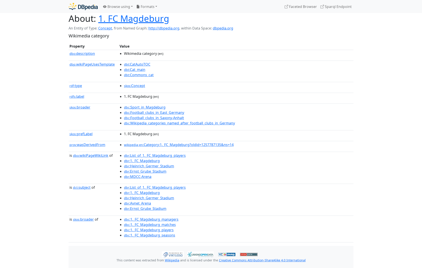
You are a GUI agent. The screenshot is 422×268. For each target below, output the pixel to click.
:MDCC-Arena (137, 176)
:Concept (134, 85)
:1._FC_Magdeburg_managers (151, 219)
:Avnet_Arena (137, 203)
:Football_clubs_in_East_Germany (154, 112)
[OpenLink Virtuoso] (173, 253)
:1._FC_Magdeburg (142, 160)
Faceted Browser (302, 6)
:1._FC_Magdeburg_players (149, 229)
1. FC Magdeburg (133, 18)
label (76, 96)
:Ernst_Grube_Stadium (145, 171)
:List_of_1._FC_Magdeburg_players (155, 155)
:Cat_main (134, 69)
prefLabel (81, 133)
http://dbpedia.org (163, 28)
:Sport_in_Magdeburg (145, 107)
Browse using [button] (118, 6)
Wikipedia (172, 260)
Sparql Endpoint (338, 6)
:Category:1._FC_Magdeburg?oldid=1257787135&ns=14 (179, 144)
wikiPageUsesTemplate (92, 64)
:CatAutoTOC (137, 64)
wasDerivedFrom (87, 144)
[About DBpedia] (83, 6)
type (75, 85)
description (82, 53)
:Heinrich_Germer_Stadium (149, 166)
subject (82, 187)
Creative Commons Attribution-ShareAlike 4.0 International (262, 260)
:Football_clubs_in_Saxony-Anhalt (154, 117)
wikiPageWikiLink (90, 155)
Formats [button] (147, 6)
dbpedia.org (223, 28)
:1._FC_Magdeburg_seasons (149, 235)
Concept (105, 28)
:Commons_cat (139, 74)
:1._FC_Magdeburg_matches (150, 224)
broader (79, 107)
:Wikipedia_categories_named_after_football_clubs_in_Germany (179, 123)
